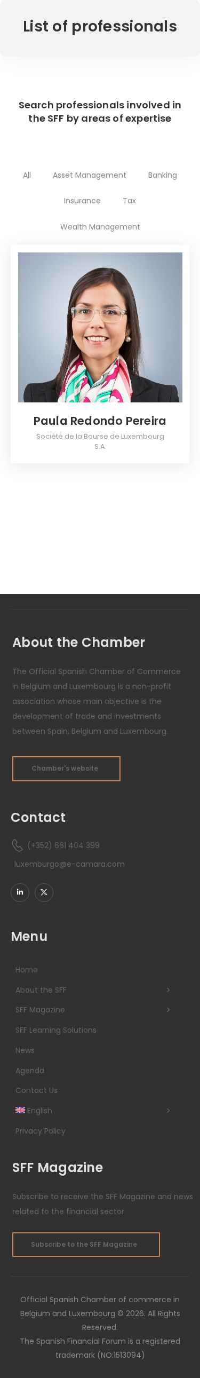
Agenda (29, 1070)
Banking (162, 175)
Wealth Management (100, 226)
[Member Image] (100, 327)
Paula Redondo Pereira (100, 421)
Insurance (82, 200)
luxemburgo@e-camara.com (69, 864)
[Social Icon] (20, 892)
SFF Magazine (40, 1009)
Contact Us (36, 1090)
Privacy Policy (40, 1131)
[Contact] (19, 845)
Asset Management (89, 175)
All (27, 175)
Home (26, 969)
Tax (129, 200)
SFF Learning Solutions (56, 1030)
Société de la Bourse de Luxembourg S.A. (100, 441)
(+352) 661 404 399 (63, 845)
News (25, 1050)
